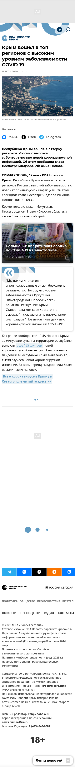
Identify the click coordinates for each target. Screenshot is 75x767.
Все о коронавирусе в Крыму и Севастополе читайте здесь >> (27, 379)
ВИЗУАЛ (67, 601)
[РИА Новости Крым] (16, 38)
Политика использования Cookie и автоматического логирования (25, 651)
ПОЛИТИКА (10, 601)
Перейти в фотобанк (56, 119)
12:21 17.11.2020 (10, 71)
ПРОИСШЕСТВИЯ (48, 601)
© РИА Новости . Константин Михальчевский (23, 119)
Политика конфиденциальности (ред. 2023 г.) (32, 658)
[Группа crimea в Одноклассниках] (54, 572)
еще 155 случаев (29, 345)
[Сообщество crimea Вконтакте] (24, 572)
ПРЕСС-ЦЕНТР (30, 613)
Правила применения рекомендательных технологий (30, 664)
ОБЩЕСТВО (27, 601)
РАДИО (49, 613)
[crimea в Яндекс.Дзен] (39, 572)
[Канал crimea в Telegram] (9, 572)
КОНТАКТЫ (66, 613)
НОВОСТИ (9, 613)
